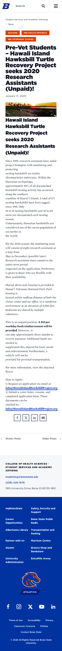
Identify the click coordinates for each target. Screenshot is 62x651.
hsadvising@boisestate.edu (22, 476)
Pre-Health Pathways (35, 33)
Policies (44, 626)
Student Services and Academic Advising (27, 19)
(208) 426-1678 (15, 482)
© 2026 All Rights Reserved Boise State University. (31, 641)
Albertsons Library (17, 529)
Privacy (49, 620)
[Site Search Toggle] (43, 6)
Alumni (10, 547)
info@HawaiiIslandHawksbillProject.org (32, 388)
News (11, 24)
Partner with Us (15, 540)
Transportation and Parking (42, 531)
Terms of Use (16, 620)
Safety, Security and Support (43, 510)
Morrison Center (41, 540)
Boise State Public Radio (42, 521)
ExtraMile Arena (40, 558)
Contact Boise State (31, 632)
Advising (12, 33)
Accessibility (34, 620)
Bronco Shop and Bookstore (41, 549)
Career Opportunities (14, 521)
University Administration (15, 560)
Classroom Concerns (24, 626)
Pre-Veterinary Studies (21, 39)
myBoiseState (14, 508)
